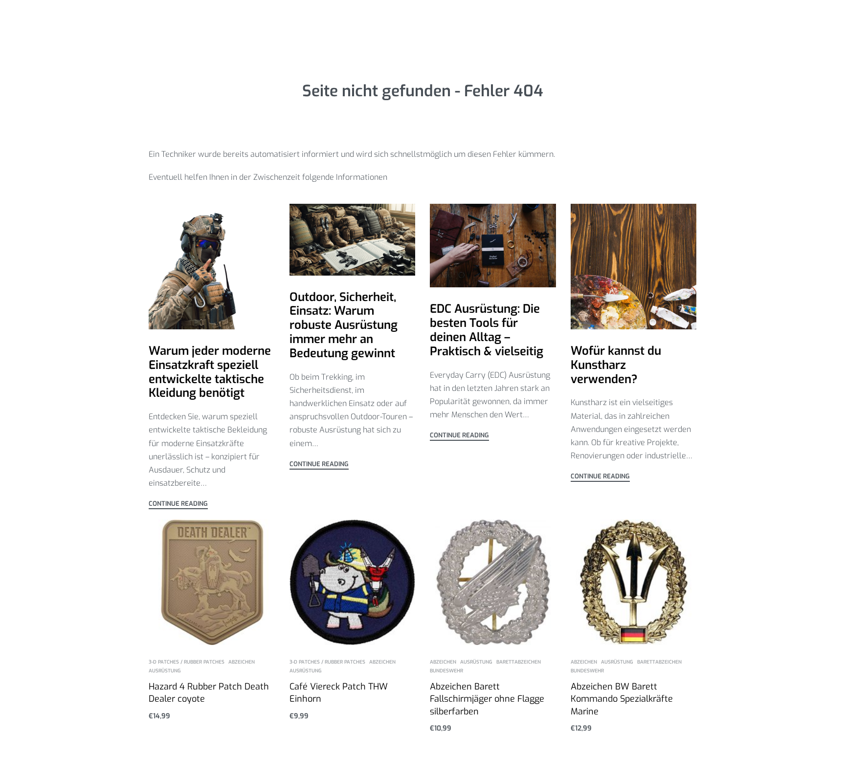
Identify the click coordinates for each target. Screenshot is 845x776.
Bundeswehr (446, 670)
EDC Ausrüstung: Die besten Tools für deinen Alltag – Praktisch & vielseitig (486, 330)
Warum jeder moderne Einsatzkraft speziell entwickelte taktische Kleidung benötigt (210, 372)
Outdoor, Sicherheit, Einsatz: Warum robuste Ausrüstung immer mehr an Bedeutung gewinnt (343, 325)
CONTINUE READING (178, 504)
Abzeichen (241, 662)
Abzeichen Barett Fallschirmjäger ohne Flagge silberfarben (487, 699)
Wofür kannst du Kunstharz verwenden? (616, 365)
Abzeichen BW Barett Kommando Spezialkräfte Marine (622, 699)
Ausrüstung (165, 670)
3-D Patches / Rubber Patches (186, 662)
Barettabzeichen (518, 662)
